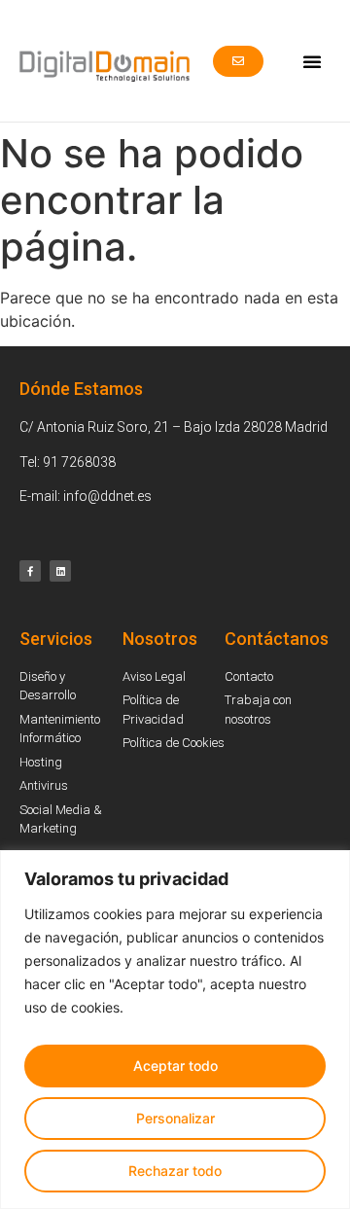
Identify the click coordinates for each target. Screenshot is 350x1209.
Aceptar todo (175, 1065)
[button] (312, 61)
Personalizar (175, 1118)
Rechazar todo (175, 1170)
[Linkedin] (60, 571)
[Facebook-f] (30, 571)
